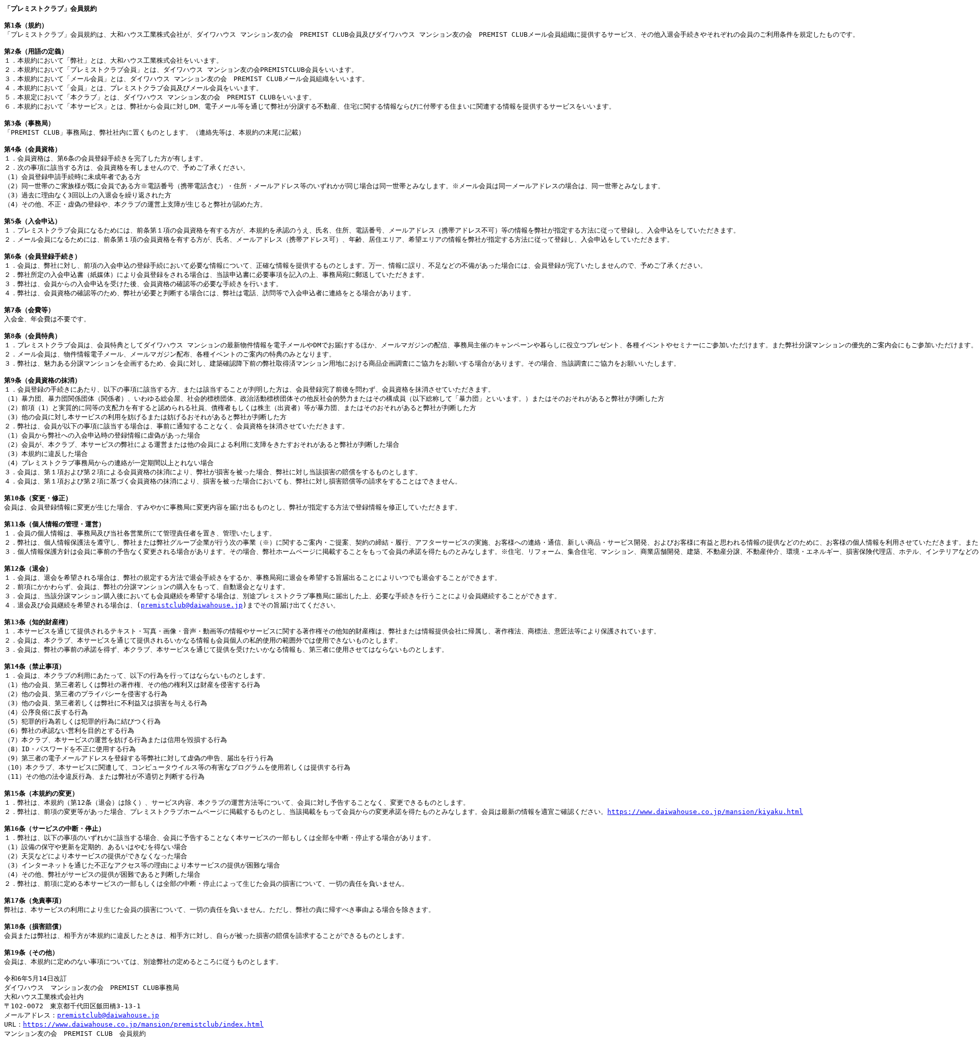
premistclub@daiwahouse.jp (192, 605)
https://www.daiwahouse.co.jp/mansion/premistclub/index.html (143, 1024)
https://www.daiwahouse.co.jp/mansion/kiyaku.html (705, 811)
